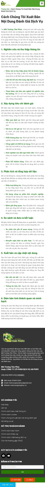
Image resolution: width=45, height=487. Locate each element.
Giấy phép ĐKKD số (12, 375)
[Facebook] (3, 455)
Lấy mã (5, 485)
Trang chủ (5, 9)
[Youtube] (8, 455)
